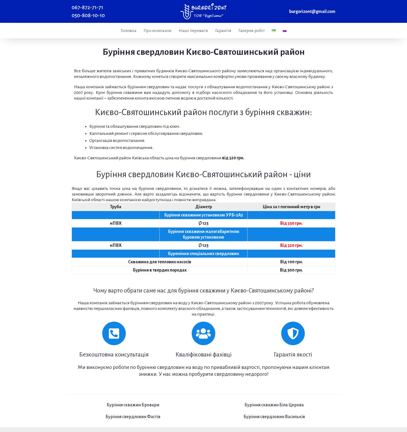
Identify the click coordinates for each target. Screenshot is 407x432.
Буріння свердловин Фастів (133, 416)
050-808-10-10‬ (88, 15)
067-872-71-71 (87, 7)
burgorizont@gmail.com (312, 11)
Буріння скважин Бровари (133, 405)
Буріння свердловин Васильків (274, 416)
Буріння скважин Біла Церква (274, 405)
